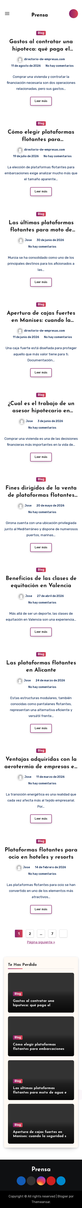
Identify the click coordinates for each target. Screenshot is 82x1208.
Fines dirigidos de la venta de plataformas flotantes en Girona (41, 495)
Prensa (39, 15)
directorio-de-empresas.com (44, 59)
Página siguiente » (41, 942)
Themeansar (40, 1202)
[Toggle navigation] (7, 13)
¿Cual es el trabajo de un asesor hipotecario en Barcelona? (41, 411)
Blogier (63, 1196)
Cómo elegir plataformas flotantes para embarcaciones (41, 139)
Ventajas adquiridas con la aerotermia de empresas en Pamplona (41, 767)
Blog (41, 33)
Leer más (41, 101)
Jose (28, 240)
